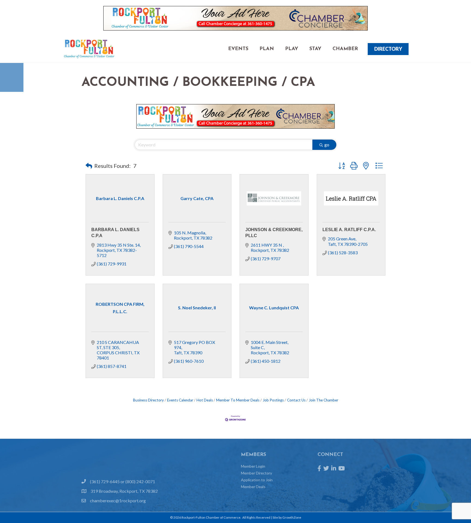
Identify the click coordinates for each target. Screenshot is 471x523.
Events (238, 49)
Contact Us (296, 400)
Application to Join (257, 479)
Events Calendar (180, 400)
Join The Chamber (323, 400)
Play (291, 49)
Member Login (253, 466)
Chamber (345, 49)
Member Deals (253, 486)
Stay (315, 49)
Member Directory (256, 473)
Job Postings (273, 400)
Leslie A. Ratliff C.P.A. (349, 229)
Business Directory (148, 400)
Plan (266, 49)
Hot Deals (205, 400)
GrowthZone (291, 517)
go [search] (326, 144)
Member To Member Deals (237, 400)
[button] (89, 166)
